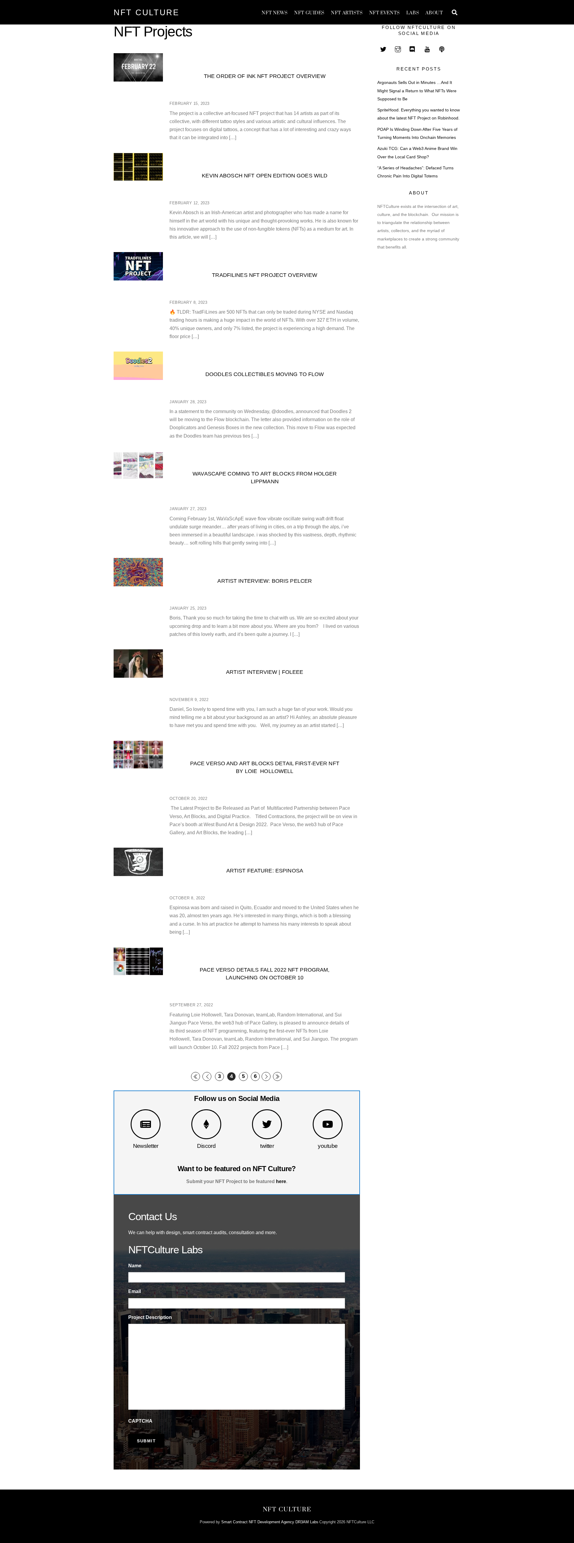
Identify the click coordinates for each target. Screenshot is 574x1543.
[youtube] (427, 48)
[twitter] (383, 48)
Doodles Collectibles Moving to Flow (264, 374)
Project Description (150, 1317)
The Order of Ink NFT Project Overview (265, 76)
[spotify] (442, 48)
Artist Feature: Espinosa (264, 870)
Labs (412, 13)
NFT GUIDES (309, 13)
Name (134, 1265)
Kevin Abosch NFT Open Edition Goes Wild (264, 175)
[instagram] (398, 48)
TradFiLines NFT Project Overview (264, 275)
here (281, 1181)
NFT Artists (347, 13)
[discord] (413, 48)
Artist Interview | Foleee (264, 672)
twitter (267, 1146)
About (434, 13)
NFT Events (384, 13)
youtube (328, 1146)
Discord (206, 1146)
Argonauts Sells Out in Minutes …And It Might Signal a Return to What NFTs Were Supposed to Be (417, 90)
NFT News (275, 13)
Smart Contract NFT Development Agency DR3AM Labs (269, 1522)
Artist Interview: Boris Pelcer (264, 581)
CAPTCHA (140, 1421)
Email (134, 1291)
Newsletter (145, 1146)
